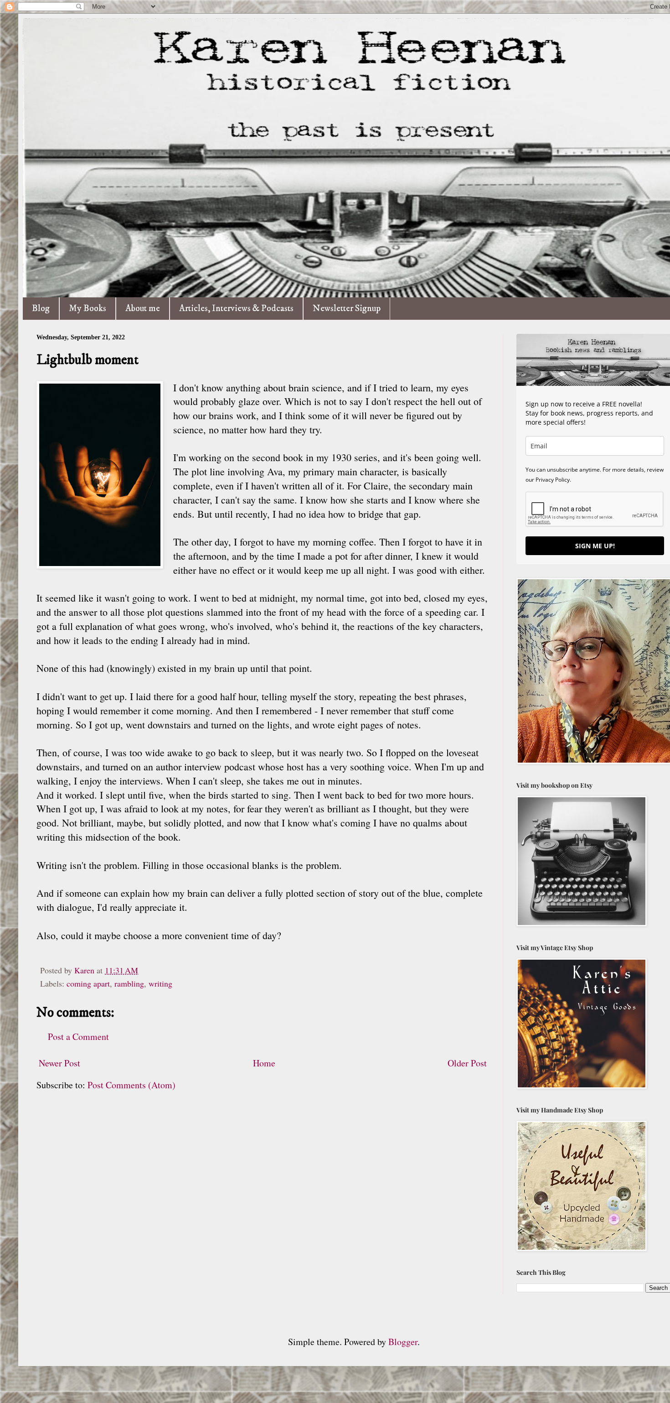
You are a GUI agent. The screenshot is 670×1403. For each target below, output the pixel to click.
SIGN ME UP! (595, 545)
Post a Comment (78, 1036)
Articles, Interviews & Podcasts (236, 308)
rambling (129, 983)
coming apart (88, 983)
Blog (41, 308)
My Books (87, 308)
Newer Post (59, 1063)
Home (264, 1063)
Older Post (467, 1063)
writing (160, 983)
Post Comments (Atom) (131, 1085)
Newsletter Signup (347, 308)
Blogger (402, 1341)
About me (142, 308)
